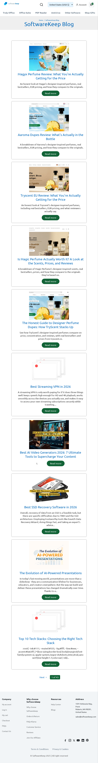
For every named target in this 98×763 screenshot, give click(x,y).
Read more (50, 93)
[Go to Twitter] (74, 740)
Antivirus (55, 12)
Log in (4, 710)
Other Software (72, 12)
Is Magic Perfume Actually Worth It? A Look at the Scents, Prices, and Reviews (51, 261)
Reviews (30, 732)
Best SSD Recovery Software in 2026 (50, 507)
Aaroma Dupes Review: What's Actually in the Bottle (50, 137)
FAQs (4, 726)
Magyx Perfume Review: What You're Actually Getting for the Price (50, 76)
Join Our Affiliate (33, 737)
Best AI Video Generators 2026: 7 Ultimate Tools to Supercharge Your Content (50, 454)
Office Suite (25, 12)
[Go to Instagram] (70, 740)
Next (42, 677)
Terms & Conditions (40, 749)
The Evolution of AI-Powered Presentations (51, 573)
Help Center (56, 704)
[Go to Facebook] (65, 740)
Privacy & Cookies (60, 749)
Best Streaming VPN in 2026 (50, 387)
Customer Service (34, 727)
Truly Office (9, 12)
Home (41, 20)
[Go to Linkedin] (83, 740)
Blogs (53, 710)
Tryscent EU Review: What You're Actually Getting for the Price (51, 197)
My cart (5, 715)
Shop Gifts (90, 12)
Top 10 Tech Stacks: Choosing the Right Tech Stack (50, 641)
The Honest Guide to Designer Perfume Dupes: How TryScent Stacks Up (50, 325)
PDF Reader (41, 12)
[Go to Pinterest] (87, 740)
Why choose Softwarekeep (32, 709)
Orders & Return (33, 716)
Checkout (6, 720)
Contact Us (6, 731)
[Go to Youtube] (78, 740)
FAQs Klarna (31, 721)
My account (6, 704)
